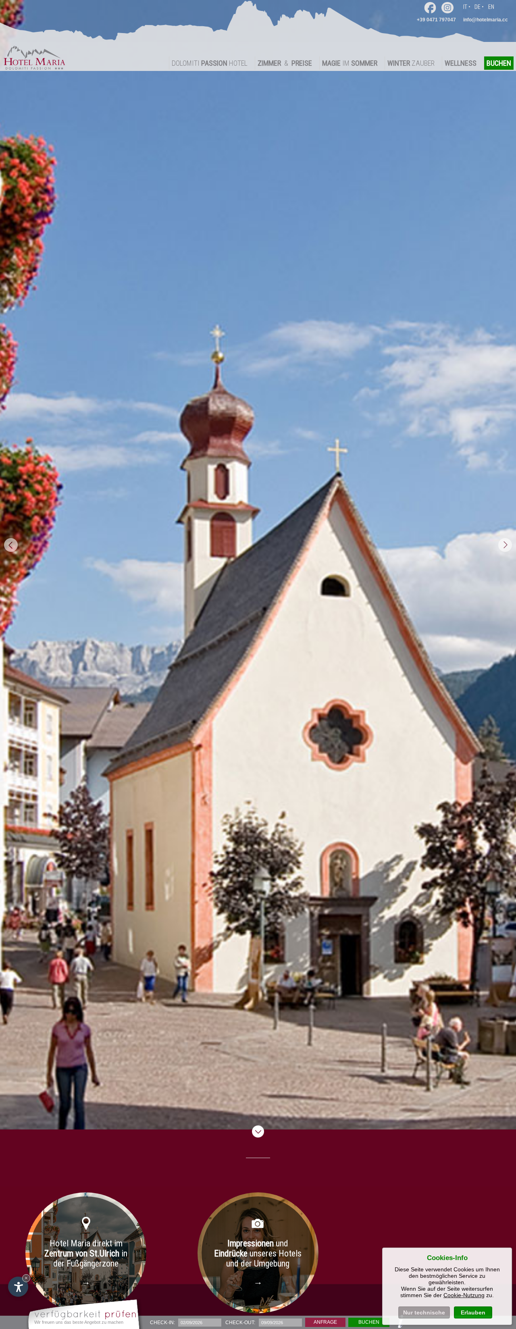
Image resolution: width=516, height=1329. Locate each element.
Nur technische (424, 1312)
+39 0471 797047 (436, 20)
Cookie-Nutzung (464, 1295)
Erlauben (473, 1312)
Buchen (368, 1322)
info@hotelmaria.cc (485, 20)
